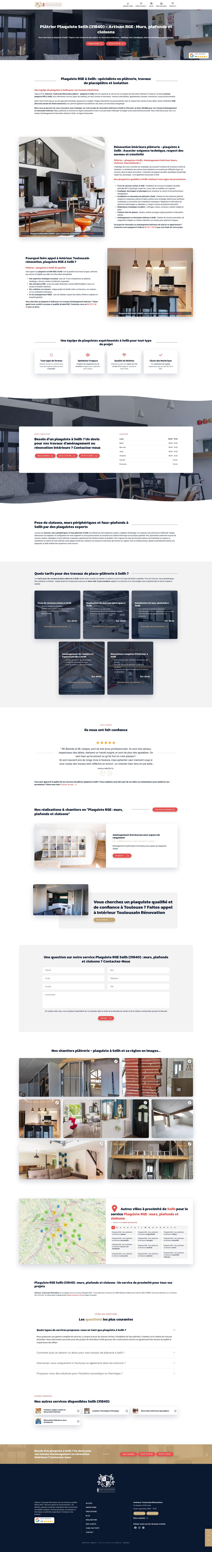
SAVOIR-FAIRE (128, 6)
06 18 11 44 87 (87, 456)
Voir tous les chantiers (164, 809)
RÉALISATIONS (161, 6)
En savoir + (119, 856)
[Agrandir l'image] (116, 1061)
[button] (61, 1235)
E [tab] (127, 1227)
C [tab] (120, 1227)
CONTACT (172, 6)
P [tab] (156, 1227)
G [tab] (135, 1227)
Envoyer (104, 1018)
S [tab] (167, 1227)
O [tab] (153, 1227)
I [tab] (138, 1227)
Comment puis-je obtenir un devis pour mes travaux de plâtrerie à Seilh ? (81, 1353)
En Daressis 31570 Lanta (142, 1505)
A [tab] (113, 1227)
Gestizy (118, 1542)
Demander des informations (56, 626)
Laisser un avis (67, 785)
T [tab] (171, 1227)
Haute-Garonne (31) (74, 1295)
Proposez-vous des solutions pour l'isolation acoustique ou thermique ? (80, 1373)
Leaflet (103, 1263)
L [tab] (141, 1227)
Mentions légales (89, 1542)
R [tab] (164, 1227)
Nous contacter (43, 456)
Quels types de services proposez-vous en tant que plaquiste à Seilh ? (81, 1330)
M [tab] (145, 1227)
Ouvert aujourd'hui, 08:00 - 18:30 (144, 1509)
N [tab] (149, 1227)
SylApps (126, 1542)
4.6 (196, 57)
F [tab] (131, 1227)
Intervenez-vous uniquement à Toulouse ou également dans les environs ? (81, 1363)
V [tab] (174, 1227)
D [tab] (124, 1227)
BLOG (151, 6)
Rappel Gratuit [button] (93, 44)
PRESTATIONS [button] (140, 6)
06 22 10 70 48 (115, 44)
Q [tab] (160, 1227)
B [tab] (116, 1227)
